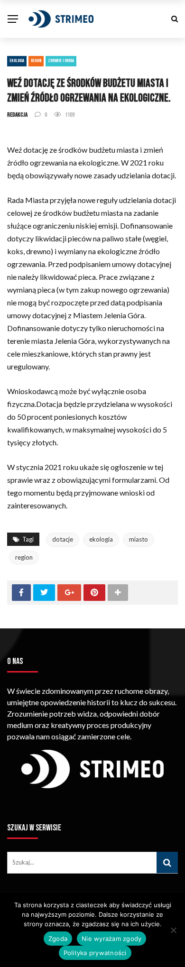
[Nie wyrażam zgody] (173, 930)
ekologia (101, 539)
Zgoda (57, 938)
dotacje (62, 539)
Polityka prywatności (95, 953)
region (24, 557)
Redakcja (17, 115)
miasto (138, 539)
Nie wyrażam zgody (111, 938)
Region (36, 61)
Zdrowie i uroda (61, 61)
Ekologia (16, 61)
